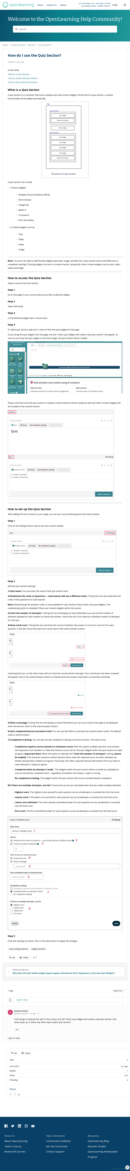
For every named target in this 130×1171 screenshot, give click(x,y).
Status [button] (63, 5)
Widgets (32, 45)
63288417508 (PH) (103, 6)
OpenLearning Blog (98, 1141)
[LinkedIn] (18, 1094)
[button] (88, 5)
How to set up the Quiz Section (23, 82)
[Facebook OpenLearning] (5, 1126)
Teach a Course (12, 1146)
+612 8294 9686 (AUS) (86, 3)
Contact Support (55, 1151)
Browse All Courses (14, 1151)
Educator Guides (97, 1146)
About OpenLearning (15, 1141)
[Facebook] (11, 1094)
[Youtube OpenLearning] (32, 1126)
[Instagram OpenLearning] (26, 1126)
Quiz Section (30, 90)
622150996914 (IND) (88, 6)
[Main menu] (125, 5)
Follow (26, 957)
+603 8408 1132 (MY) (102, 3)
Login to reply (21, 1000)
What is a (15, 90)
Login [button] (115, 5)
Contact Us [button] (51, 5)
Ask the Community (57, 1146)
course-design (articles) (18, 949)
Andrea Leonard (21, 1011)
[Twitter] (14, 1094)
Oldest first (117, 991)
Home (5, 45)
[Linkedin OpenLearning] (19, 1126)
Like (13, 957)
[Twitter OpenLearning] (12, 1126)
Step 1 (11, 289)
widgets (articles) (38, 949)
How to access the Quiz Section (23, 78)
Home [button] (40, 5)
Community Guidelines (58, 1141)
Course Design (18, 45)
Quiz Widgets (45, 45)
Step (11, 301)
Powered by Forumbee (120, 1169)
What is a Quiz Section (18, 74)
